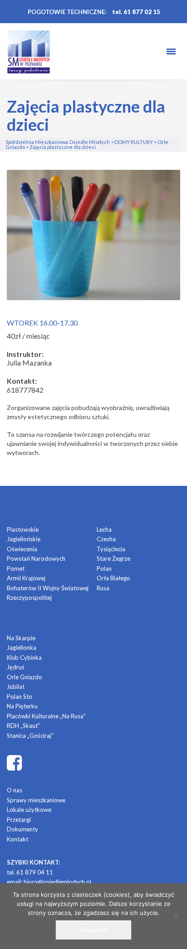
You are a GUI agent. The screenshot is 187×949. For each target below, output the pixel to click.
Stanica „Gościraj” (30, 735)
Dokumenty (22, 829)
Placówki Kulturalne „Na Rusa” (46, 716)
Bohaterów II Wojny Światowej (48, 588)
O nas (14, 790)
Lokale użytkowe (29, 809)
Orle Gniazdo (24, 677)
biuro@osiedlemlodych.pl (57, 881)
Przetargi (19, 819)
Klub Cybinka (24, 657)
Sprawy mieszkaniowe (36, 800)
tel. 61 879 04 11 (30, 872)
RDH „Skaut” (23, 725)
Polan (104, 568)
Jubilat (16, 686)
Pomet (16, 568)
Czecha (106, 539)
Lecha (104, 529)
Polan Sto (19, 696)
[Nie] (175, 916)
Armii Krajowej (26, 578)
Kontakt (17, 839)
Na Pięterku (22, 706)
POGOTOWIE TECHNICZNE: (67, 11)
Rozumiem (93, 930)
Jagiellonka (21, 647)
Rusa (103, 588)
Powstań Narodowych (36, 558)
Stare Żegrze (113, 558)
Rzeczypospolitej (29, 597)
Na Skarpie (21, 638)
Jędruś (16, 667)
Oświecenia (22, 549)
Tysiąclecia (111, 549)
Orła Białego (113, 578)
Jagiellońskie (23, 539)
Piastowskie (23, 529)
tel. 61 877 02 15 (136, 11)
